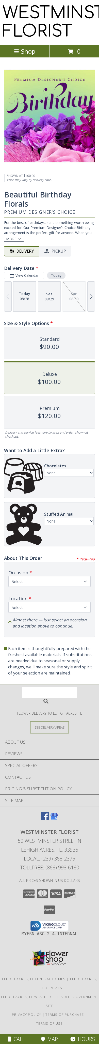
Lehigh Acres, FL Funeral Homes (34, 979)
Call (18, 1039)
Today (56, 275)
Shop (28, 51)
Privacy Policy (26, 1014)
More (11, 238)
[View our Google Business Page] (54, 819)
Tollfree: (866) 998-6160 (49, 867)
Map (51, 1039)
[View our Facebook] (45, 819)
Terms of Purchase (64, 1014)
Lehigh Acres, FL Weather (26, 996)
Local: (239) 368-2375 (49, 858)
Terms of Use (49, 1023)
